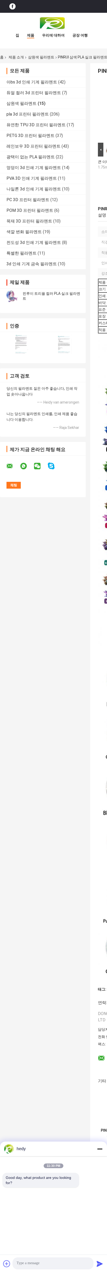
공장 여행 (80, 35)
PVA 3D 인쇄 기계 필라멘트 (31, 178)
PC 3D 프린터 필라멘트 (27, 199)
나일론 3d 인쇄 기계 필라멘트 (33, 189)
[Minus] (100, 1149)
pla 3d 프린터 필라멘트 (27, 114)
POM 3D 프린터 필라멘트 (29, 210)
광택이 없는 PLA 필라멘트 (30, 156)
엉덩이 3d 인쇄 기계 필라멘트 (33, 167)
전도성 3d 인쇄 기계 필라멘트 (33, 242)
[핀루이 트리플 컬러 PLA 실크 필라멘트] (12, 296)
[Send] (100, 1263)
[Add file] (6, 1263)
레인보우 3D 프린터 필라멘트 (33, 146)
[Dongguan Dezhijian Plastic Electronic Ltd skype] (54, 466)
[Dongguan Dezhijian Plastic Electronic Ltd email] (12, 466)
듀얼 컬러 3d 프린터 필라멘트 (33, 92)
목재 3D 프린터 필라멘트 (29, 221)
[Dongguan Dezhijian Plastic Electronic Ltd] (53, 23)
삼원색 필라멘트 (41, 57)
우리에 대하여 (53, 35)
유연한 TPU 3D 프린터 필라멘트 (36, 124)
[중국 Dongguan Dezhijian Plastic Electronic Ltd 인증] (21, 344)
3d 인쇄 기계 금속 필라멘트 (31, 263)
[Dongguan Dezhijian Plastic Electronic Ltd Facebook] (12, 6)
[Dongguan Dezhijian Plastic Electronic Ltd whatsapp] (26, 466)
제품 (30, 35)
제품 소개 (16, 57)
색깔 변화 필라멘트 (24, 231)
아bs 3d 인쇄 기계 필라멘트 (31, 82)
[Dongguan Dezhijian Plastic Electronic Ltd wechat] (40, 466)
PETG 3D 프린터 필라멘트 (30, 135)
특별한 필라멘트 (21, 253)
